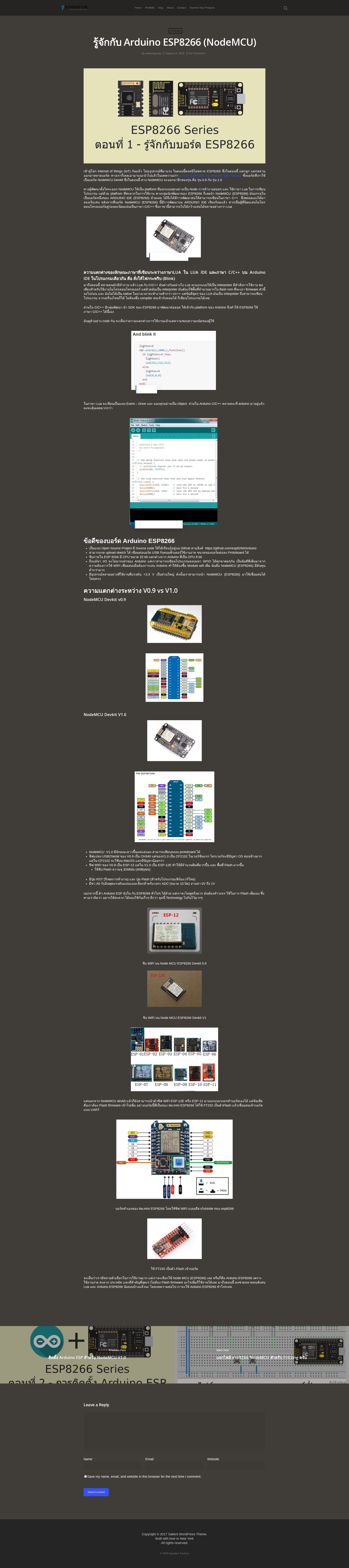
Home (138, 7)
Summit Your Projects (202, 7)
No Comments (197, 53)
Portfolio (150, 7)
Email (150, 1459)
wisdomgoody (153, 53)
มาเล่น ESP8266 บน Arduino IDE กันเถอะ (211, 175)
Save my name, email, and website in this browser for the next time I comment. (144, 1476)
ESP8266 (175, 30)
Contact (181, 7)
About (170, 7)
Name (89, 1459)
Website (213, 1459)
